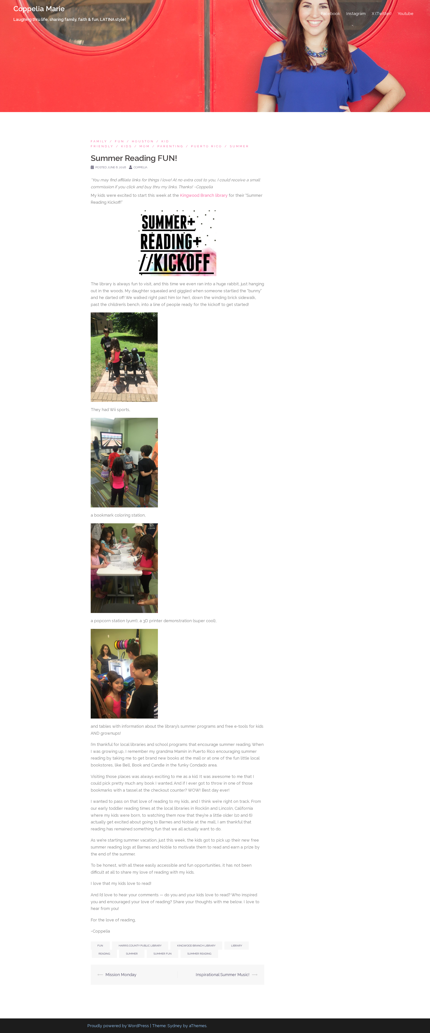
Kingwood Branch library (204, 195)
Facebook (330, 13)
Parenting (170, 146)
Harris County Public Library (140, 945)
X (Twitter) (381, 13)
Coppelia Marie (39, 8)
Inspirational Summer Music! (222, 974)
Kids (126, 146)
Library (236, 945)
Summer (239, 146)
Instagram (356, 13)
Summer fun (162, 953)
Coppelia (140, 167)
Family (99, 141)
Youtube (405, 13)
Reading (104, 953)
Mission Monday (121, 974)
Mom (145, 146)
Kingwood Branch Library (196, 945)
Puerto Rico (206, 146)
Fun (120, 141)
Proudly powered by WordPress (118, 1025)
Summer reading (199, 953)
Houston (143, 141)
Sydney (175, 1025)
